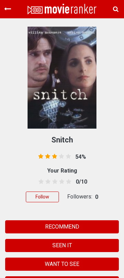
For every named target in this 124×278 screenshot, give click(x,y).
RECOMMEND (62, 226)
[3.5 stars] (61, 182)
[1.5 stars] (46, 182)
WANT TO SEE (62, 264)
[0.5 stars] (40, 182)
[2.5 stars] (53, 182)
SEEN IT (62, 245)
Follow (42, 197)
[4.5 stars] (67, 182)
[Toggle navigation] (7, 9)
